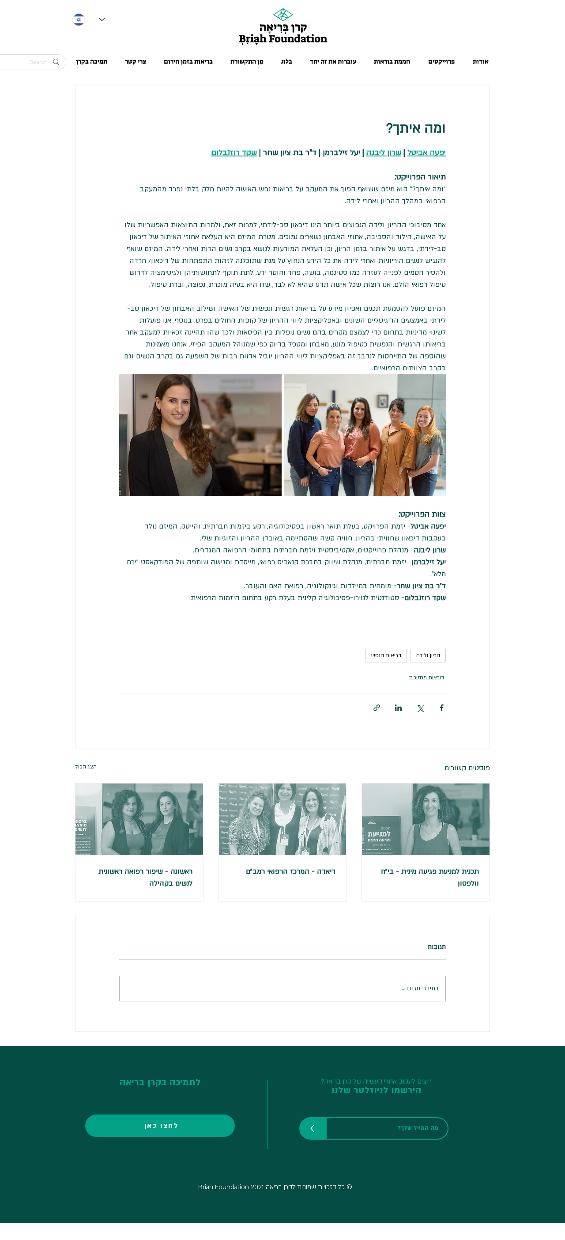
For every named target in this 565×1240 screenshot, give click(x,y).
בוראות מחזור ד (426, 677)
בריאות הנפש (386, 655)
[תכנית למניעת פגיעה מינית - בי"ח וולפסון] (426, 819)
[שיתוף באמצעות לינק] (377, 708)
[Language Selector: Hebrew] (88, 19)
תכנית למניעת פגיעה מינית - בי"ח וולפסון (430, 877)
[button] (188, 61)
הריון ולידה (428, 655)
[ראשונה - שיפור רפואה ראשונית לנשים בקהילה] (139, 819)
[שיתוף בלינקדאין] (398, 708)
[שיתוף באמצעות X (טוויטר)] (420, 708)
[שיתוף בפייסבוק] (441, 708)
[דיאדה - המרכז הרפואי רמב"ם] (283, 819)
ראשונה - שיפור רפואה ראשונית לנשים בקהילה (145, 877)
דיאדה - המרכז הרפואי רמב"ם (290, 871)
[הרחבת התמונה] (365, 435)
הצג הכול (86, 766)
